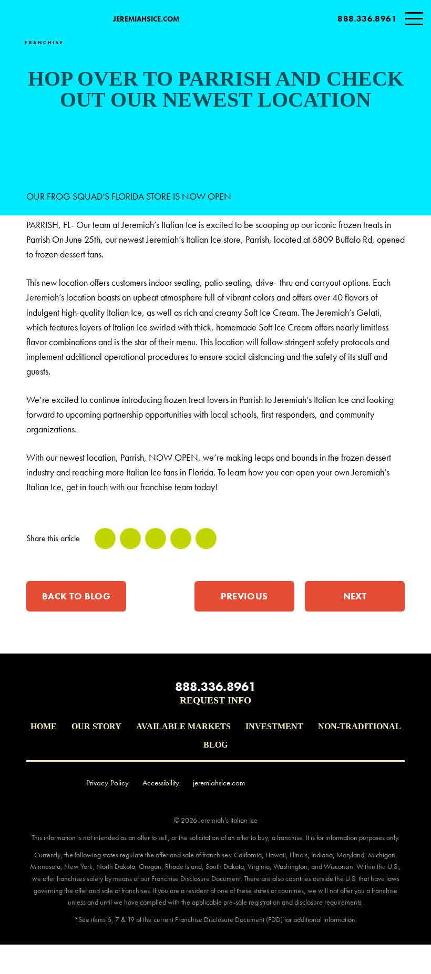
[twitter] (130, 538)
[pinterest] (180, 538)
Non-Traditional (359, 726)
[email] (206, 538)
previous (244, 596)
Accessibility (160, 783)
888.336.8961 (367, 18)
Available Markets (183, 726)
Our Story (96, 726)
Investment (274, 726)
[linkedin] (155, 538)
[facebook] (105, 538)
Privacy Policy (107, 783)
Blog (215, 744)
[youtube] (334, 782)
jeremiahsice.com (146, 19)
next (355, 596)
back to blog (76, 596)
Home (43, 726)
